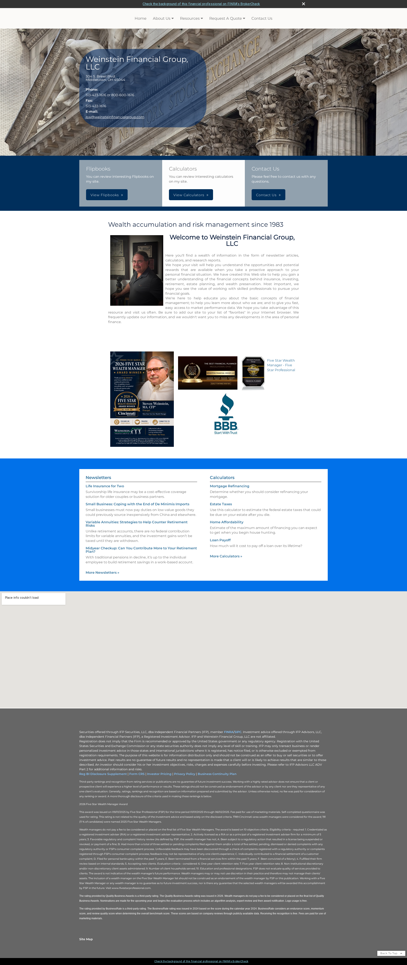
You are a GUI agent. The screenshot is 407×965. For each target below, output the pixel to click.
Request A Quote (225, 18)
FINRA (228, 732)
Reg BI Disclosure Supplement (103, 774)
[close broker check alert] (303, 4)
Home (140, 18)
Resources (190, 18)
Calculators (222, 477)
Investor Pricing (159, 774)
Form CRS (137, 774)
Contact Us (261, 18)
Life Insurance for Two (105, 486)
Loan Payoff (220, 540)
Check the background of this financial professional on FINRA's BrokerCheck (201, 4)
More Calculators (226, 556)
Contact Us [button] (266, 195)
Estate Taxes (221, 504)
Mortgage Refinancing (229, 486)
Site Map (86, 939)
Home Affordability (226, 522)
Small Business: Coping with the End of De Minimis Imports (137, 504)
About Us (161, 18)
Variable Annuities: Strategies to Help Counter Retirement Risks (137, 524)
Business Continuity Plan (217, 774)
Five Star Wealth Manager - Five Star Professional (281, 365)
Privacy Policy (184, 774)
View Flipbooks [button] (105, 195)
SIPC (237, 732)
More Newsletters (102, 573)
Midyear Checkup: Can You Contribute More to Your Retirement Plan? (141, 550)
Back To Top (389, 953)
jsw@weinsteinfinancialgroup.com (115, 117)
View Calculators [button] (188, 195)
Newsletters (98, 477)
